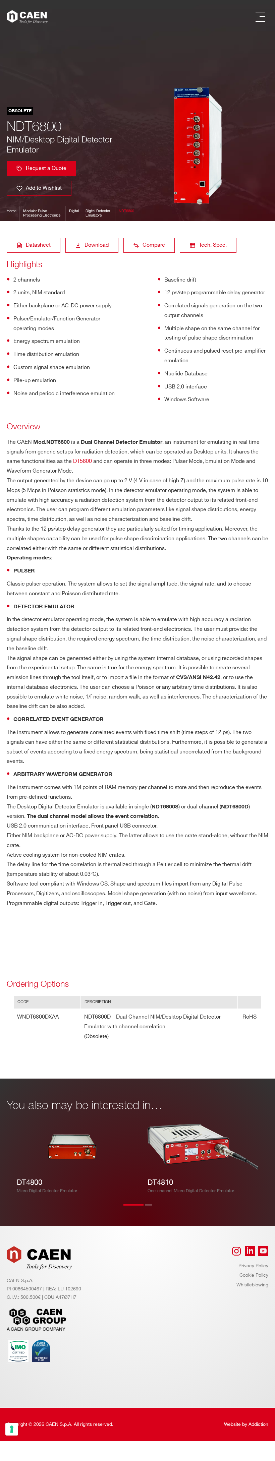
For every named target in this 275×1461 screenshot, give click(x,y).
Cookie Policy (253, 1275)
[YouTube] (263, 1251)
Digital (74, 211)
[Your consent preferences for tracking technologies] (11, 1429)
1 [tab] (133, 1209)
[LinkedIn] (250, 1251)
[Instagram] (236, 1251)
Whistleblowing (252, 1285)
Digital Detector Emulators (98, 213)
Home (11, 211)
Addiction (258, 1424)
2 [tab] (155, 1209)
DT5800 (82, 461)
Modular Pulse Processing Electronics (42, 213)
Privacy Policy (253, 1266)
